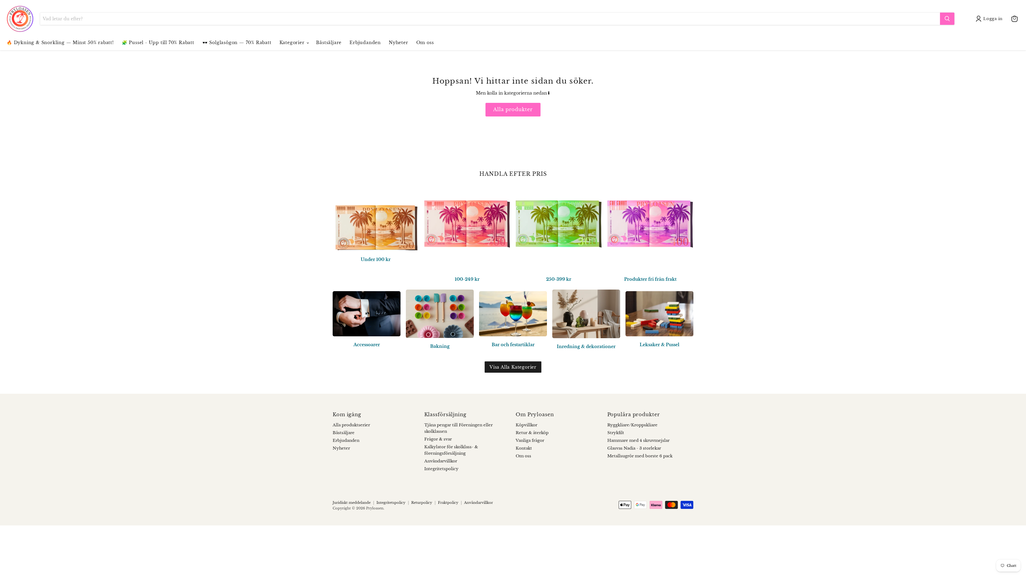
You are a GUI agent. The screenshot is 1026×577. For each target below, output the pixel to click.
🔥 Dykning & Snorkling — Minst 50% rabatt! (60, 42)
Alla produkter (513, 109)
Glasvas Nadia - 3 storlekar (634, 448)
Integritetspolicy (441, 468)
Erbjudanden (365, 42)
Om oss (425, 42)
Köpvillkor (526, 424)
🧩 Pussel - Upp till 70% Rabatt (158, 42)
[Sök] (947, 19)
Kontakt (524, 448)
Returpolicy (421, 502)
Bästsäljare (328, 42)
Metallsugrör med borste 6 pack (640, 455)
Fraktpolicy (448, 502)
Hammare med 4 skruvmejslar (638, 440)
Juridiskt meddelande (352, 502)
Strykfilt (615, 432)
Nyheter (398, 42)
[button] (990, 18)
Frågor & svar (438, 439)
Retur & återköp (532, 432)
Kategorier (292, 42)
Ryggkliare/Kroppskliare (632, 424)
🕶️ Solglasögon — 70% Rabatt (236, 42)
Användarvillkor (440, 460)
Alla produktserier (351, 424)
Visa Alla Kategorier (513, 367)
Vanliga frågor (530, 440)
